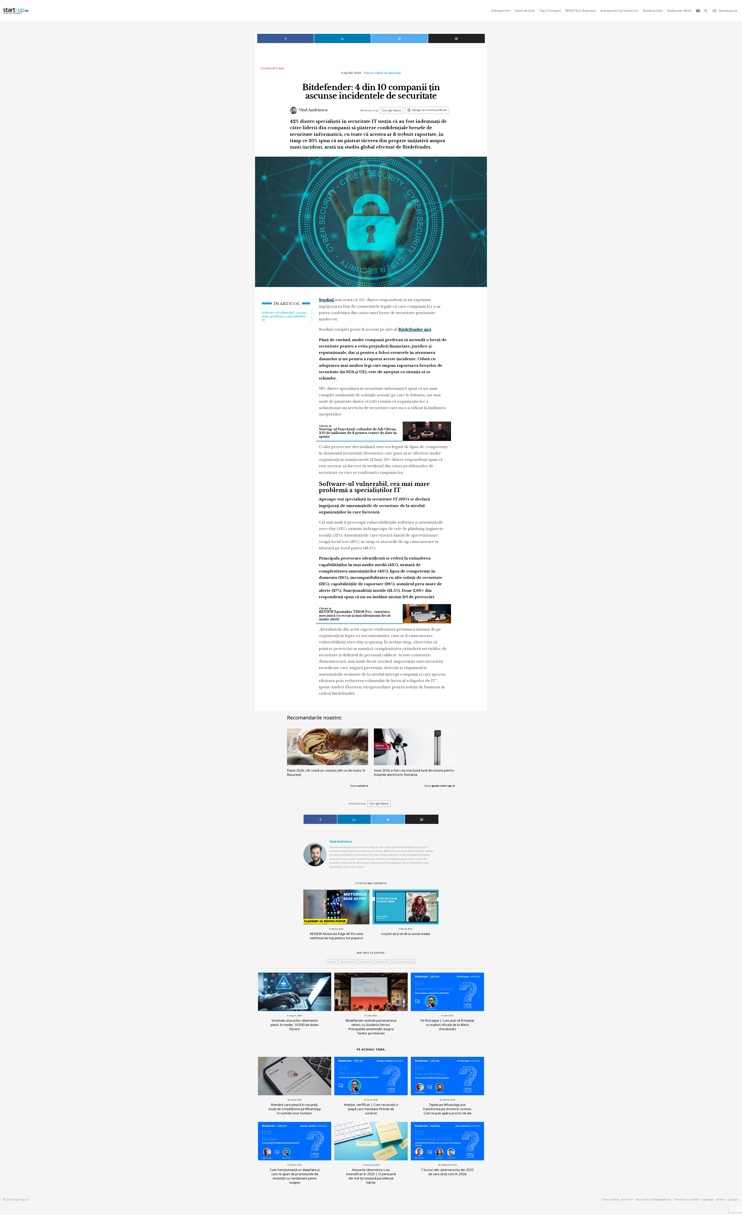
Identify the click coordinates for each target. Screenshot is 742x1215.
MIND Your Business (580, 10)
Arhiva (720, 1199)
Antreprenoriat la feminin (619, 10)
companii (365, 961)
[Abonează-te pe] (391, 110)
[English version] (698, 11)
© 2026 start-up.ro (16, 1199)
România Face (653, 10)
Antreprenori (501, 10)
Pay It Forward (550, 10)
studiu (332, 961)
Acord (653, 1199)
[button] (706, 11)
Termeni (686, 1199)
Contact (733, 1199)
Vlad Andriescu (313, 110)
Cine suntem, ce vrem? (617, 1199)
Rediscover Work (679, 10)
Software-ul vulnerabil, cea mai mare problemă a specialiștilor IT (284, 316)
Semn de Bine (525, 10)
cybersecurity (348, 961)
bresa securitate (404, 961)
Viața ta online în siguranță (382, 73)
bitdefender (383, 961)
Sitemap (707, 1199)
